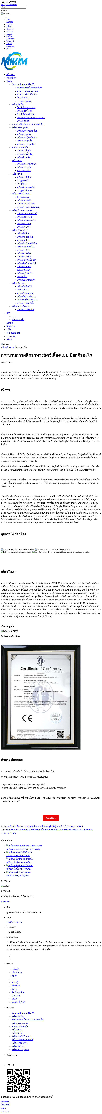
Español (9, 29)
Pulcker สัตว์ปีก (23, 270)
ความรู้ (9, 323)
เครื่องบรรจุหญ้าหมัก (26, 164)
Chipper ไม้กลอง (24, 190)
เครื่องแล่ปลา (23, 240)
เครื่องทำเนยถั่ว (24, 266)
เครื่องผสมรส (23, 121)
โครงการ (10, 336)
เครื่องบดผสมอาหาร (26, 220)
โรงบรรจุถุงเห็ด (24, 101)
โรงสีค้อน (21, 184)
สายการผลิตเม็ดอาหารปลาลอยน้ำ (27, 124)
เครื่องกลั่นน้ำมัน (24, 154)
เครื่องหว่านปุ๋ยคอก (20, 306)
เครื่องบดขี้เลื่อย (24, 177)
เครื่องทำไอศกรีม (25, 273)
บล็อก (9, 339)
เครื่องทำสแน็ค (24, 257)
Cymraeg (10, 39)
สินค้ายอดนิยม (13, 333)
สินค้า (9, 81)
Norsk (9, 48)
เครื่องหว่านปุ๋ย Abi (25, 310)
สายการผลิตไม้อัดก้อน (27, 94)
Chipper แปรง (23, 197)
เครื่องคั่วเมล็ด (23, 157)
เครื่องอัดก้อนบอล (25, 293)
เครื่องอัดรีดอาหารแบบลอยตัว (31, 117)
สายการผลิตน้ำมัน (20, 147)
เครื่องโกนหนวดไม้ (26, 187)
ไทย (8, 19)
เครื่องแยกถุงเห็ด (24, 141)
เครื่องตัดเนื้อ (23, 233)
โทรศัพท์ (5, 1105)
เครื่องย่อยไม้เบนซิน (26, 204)
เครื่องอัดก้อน (18, 283)
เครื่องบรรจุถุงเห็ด (20, 127)
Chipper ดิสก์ (22, 180)
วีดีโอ (8, 329)
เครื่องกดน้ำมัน (24, 151)
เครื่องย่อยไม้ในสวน (21, 194)
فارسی (9, 34)
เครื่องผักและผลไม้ (25, 247)
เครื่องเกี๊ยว (22, 276)
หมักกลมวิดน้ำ (24, 170)
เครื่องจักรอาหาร (19, 230)
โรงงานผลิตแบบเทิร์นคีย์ (23, 84)
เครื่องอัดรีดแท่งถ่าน (26, 296)
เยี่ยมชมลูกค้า (18, 319)
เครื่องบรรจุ (17, 160)
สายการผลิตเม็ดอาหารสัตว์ (29, 88)
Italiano (9, 31)
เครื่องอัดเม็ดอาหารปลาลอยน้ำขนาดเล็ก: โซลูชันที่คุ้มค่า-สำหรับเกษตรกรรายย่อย (45, 826)
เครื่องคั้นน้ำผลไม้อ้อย (27, 243)
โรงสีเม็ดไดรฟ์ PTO (26, 114)
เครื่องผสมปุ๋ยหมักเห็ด (27, 137)
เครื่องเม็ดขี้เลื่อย (24, 111)
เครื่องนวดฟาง (23, 227)
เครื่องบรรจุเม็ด (24, 167)
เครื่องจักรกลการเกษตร (22, 210)
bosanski (10, 41)
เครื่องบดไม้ (17, 174)
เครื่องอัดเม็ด (18, 104)
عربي (8, 24)
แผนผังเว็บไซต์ (18, 1002)
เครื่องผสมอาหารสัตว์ (27, 213)
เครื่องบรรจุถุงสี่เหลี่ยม (27, 131)
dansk (8, 27)
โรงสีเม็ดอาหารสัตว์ (26, 107)
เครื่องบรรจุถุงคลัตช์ (26, 144)
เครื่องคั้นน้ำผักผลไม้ (26, 263)
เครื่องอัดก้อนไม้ (24, 286)
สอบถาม (5, 1111)
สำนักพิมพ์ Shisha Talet (27, 300)
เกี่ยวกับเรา (11, 78)
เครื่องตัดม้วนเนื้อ (25, 237)
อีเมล (3, 1108)
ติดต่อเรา (10, 326)
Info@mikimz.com (9, 4)
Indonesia (10, 46)
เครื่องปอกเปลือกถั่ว (26, 280)
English (9, 22)
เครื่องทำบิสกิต (24, 253)
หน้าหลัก (10, 74)
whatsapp (5, 1102)
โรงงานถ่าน (22, 98)
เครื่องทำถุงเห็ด (24, 134)
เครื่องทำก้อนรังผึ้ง (25, 303)
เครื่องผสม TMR (24, 217)
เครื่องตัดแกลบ (24, 223)
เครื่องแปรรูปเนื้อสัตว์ (26, 260)
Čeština (9, 36)
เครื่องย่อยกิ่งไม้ (24, 200)
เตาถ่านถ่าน (22, 290)
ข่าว (8, 313)
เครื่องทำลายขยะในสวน (28, 207)
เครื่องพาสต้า (23, 250)
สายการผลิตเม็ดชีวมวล (27, 91)
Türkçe (9, 43)
